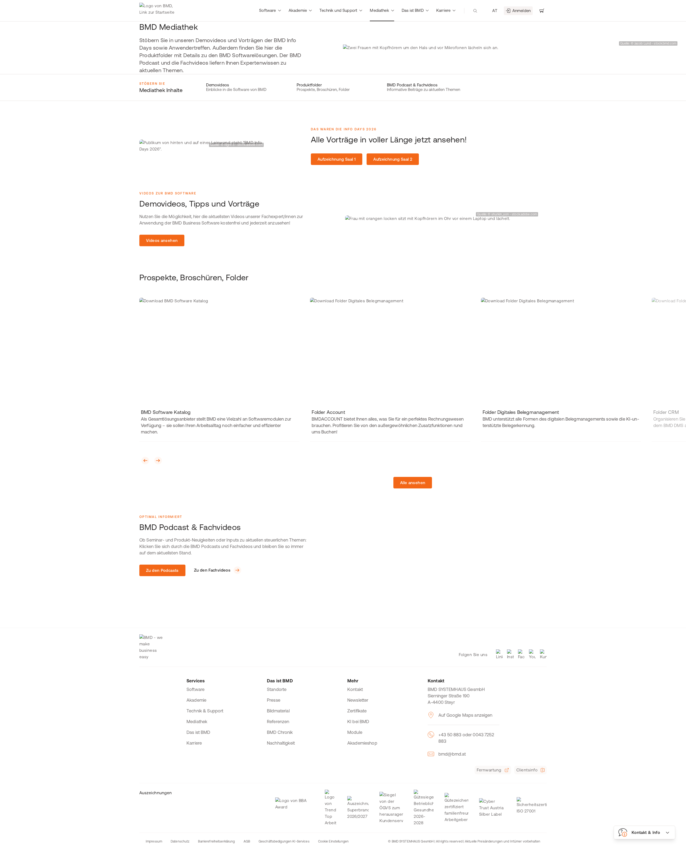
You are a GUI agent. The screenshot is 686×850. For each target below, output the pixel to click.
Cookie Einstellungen (333, 841)
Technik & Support (205, 710)
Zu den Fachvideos (212, 570)
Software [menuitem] (267, 10)
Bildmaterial (278, 710)
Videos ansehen (162, 240)
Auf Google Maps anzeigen (465, 715)
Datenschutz (180, 841)
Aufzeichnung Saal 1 (337, 159)
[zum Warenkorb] (542, 10)
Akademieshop (362, 743)
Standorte (276, 689)
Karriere (194, 743)
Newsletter (357, 700)
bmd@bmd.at (452, 754)
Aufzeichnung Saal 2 (392, 159)
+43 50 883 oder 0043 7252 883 (466, 738)
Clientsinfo (527, 770)
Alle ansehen (413, 482)
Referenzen (278, 721)
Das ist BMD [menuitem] (413, 10)
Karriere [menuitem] (443, 10)
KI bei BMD (358, 721)
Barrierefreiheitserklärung (216, 841)
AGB (247, 841)
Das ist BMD (198, 732)
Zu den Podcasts (162, 570)
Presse (273, 700)
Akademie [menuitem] (298, 10)
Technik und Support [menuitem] (338, 10)
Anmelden (521, 10)
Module (354, 732)
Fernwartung (489, 770)
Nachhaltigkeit (281, 743)
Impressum (154, 841)
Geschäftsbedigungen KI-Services (284, 841)
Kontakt (355, 689)
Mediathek (197, 721)
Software (195, 689)
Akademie (196, 700)
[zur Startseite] (158, 11)
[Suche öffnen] (475, 10)
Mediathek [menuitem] (379, 10)
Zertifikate (357, 710)
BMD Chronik (280, 732)
